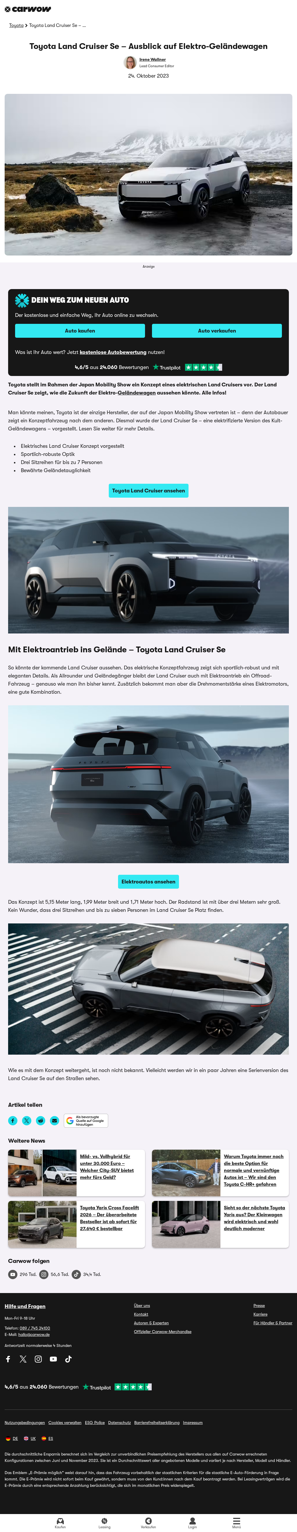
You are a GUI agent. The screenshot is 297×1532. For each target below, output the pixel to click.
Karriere (260, 1314)
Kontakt (141, 1314)
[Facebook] (9, 1361)
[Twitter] (24, 1361)
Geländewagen (137, 393)
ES (50, 1438)
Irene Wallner (153, 59)
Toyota (16, 25)
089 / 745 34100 (35, 1328)
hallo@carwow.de (34, 1334)
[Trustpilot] (187, 367)
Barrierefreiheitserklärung (157, 1422)
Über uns (142, 1305)
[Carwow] (28, 9)
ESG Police (95, 1422)
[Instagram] (39, 1361)
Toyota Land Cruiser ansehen (148, 491)
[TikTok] (68, 1361)
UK (33, 1438)
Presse (259, 1305)
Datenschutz (119, 1422)
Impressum (193, 1422)
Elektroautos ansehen (148, 882)
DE (15, 1438)
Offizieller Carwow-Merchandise (162, 1331)
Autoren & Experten (151, 1323)
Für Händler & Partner (272, 1323)
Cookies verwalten (65, 1422)
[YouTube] (54, 1361)
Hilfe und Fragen (25, 1306)
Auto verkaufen (217, 331)
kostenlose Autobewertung (113, 352)
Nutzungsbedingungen (25, 1422)
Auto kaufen (80, 331)
